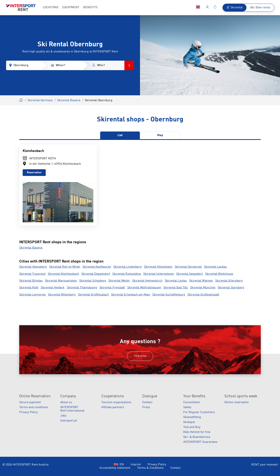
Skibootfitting (192, 417)
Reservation (34, 172)
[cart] (215, 7)
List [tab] (120, 135)
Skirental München (202, 287)
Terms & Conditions (150, 468)
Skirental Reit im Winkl (64, 266)
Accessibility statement (114, 468)
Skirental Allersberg (229, 280)
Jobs (63, 415)
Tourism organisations (116, 402)
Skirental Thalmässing (82, 287)
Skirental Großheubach (93, 294)
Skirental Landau (215, 266)
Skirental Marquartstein (61, 280)
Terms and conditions (33, 407)
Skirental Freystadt (112, 287)
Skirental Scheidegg (92, 280)
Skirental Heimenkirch (147, 280)
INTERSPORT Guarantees (200, 442)
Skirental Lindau (176, 280)
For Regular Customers (199, 412)
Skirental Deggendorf (95, 273)
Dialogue (149, 396)
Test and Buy (191, 427)
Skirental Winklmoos (219, 273)
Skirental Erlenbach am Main (130, 294)
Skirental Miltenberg (62, 294)
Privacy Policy (28, 412)
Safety (187, 407)
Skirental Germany (40, 100)
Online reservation (236, 402)
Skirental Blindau (31, 280)
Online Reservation (34, 396)
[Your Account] (207, 7)
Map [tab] (160, 135)
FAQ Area (140, 356)
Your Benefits (194, 396)
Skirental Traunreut (32, 273)
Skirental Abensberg (33, 266)
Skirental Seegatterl (189, 273)
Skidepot (189, 422)
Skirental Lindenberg (127, 266)
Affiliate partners (112, 407)
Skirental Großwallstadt (203, 294)
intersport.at (68, 420)
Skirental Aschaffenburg (168, 294)
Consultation (191, 402)
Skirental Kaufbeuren (96, 266)
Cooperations (112, 396)
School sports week (240, 396)
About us (66, 402)
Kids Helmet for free (196, 432)
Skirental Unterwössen (158, 273)
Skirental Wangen (201, 280)
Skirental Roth (28, 287)
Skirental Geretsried (188, 266)
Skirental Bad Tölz (175, 287)
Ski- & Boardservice (196, 437)
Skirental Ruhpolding (126, 273)
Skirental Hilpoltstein (158, 266)
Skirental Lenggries (32, 294)
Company (68, 396)
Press (146, 407)
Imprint (136, 464)
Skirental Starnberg (231, 287)
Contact (147, 402)
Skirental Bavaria (68, 100)
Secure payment (30, 402)
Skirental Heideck (53, 287)
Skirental (21, 99)
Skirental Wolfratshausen (144, 287)
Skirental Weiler (119, 280)
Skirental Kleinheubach (63, 273)
